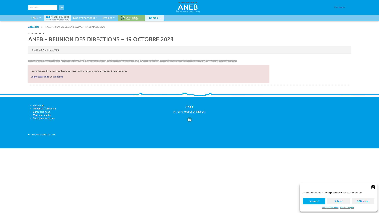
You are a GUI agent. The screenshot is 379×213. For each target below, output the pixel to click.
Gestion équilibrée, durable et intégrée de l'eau (63, 61)
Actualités (33, 26)
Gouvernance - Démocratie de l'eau (100, 61)
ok (61, 7)
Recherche (38, 105)
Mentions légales (347, 208)
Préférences (363, 201)
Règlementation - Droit (128, 61)
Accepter (314, 201)
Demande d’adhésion (44, 108)
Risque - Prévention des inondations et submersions (213, 61)
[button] (373, 186)
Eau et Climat (35, 61)
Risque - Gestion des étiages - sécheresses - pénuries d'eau (165, 61)
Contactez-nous (41, 111)
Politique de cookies (330, 208)
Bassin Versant (42, 134)
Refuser (338, 201)
